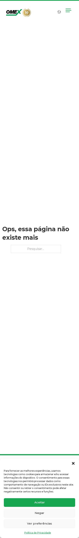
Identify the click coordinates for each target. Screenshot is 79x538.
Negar (39, 513)
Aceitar (39, 502)
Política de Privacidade (37, 532)
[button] (73, 463)
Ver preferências (39, 523)
